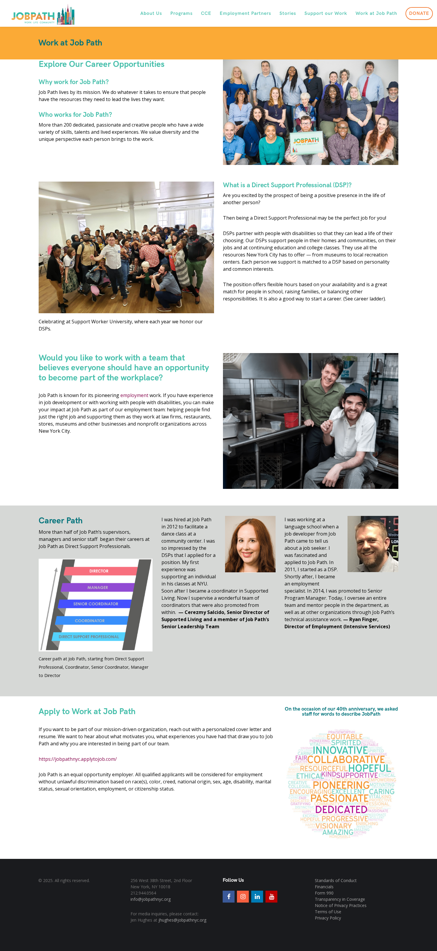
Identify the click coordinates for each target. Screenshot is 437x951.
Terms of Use (328, 911)
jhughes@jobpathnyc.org (182, 920)
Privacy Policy (328, 918)
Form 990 (324, 893)
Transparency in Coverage (340, 899)
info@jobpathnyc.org (151, 899)
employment (134, 395)
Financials (324, 886)
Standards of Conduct (336, 880)
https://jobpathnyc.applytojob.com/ (78, 759)
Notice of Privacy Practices (341, 905)
